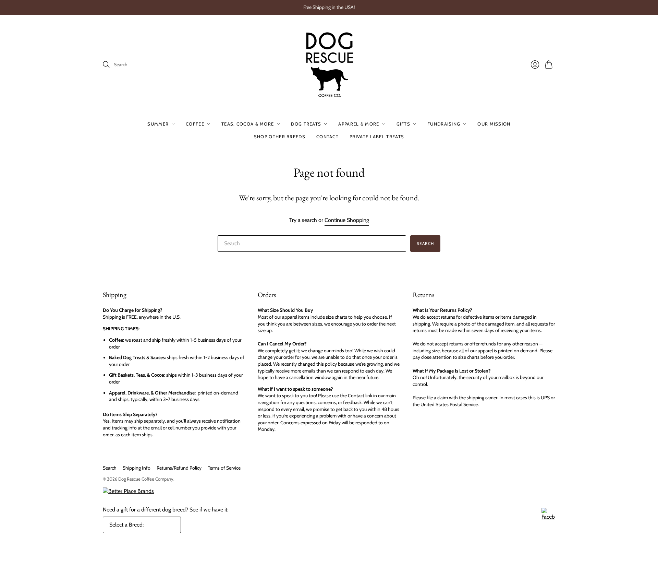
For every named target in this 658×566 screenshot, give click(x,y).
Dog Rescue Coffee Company (145, 479)
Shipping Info (136, 468)
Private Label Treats (377, 136)
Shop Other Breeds (279, 136)
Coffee (195, 124)
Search (110, 468)
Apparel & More (358, 124)
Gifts (404, 124)
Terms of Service (224, 468)
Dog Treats (306, 124)
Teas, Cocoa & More (247, 124)
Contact (327, 136)
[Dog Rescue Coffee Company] (329, 65)
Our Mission (493, 124)
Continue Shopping (347, 220)
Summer (158, 124)
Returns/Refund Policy (179, 468)
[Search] (106, 64)
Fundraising (443, 124)
